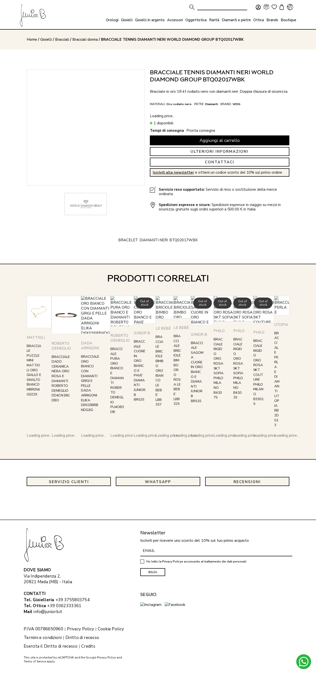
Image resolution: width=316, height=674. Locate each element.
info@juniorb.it (48, 612)
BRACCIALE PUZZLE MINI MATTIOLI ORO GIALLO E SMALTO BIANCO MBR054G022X (34, 370)
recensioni (247, 481)
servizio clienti (69, 481)
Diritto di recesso (82, 637)
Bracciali (62, 39)
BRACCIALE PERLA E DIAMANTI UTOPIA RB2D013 (276, 379)
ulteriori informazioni (219, 151)
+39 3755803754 (73, 600)
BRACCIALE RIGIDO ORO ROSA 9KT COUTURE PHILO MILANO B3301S (258, 372)
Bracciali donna (85, 39)
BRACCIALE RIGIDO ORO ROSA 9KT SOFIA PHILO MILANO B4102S (238, 368)
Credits (88, 646)
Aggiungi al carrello (219, 140)
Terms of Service (35, 661)
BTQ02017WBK (183, 240)
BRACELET (128, 240)
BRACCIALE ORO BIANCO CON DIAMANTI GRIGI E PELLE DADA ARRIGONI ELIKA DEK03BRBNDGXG (90, 383)
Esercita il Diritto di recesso (51, 646)
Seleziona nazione (290, 7)
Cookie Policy (111, 629)
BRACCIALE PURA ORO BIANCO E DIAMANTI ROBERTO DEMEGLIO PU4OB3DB (117, 380)
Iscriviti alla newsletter (173, 172)
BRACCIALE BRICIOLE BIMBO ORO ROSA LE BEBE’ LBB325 (177, 370)
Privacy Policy (80, 629)
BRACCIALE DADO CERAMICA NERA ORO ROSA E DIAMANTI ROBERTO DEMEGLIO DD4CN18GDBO (61, 379)
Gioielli (46, 39)
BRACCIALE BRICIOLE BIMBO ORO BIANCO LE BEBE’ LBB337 (159, 371)
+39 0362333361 (64, 606)
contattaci (219, 162)
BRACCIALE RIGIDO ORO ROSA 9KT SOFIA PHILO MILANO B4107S (218, 368)
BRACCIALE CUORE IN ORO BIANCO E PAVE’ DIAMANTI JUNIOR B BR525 (139, 370)
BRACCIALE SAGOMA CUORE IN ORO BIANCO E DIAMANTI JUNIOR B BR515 (197, 372)
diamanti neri (153, 240)
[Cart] (281, 7)
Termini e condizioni (43, 637)
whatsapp (158, 481)
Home (32, 39)
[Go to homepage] (33, 15)
